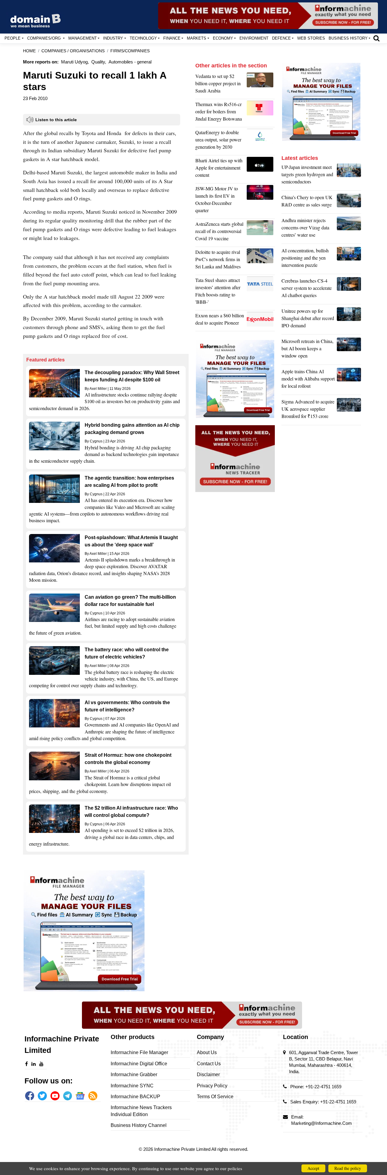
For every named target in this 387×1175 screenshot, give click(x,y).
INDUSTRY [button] (113, 38)
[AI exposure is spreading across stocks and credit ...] (349, 259)
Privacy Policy (212, 1085)
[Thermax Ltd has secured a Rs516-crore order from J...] (261, 113)
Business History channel (139, 1125)
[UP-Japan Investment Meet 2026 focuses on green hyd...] (349, 175)
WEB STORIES (311, 38)
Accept (313, 1168)
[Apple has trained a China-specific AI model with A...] (349, 380)
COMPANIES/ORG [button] (44, 38)
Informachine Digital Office (139, 1063)
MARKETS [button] (196, 38)
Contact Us (209, 1063)
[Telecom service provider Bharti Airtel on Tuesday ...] (261, 169)
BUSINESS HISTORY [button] (348, 38)
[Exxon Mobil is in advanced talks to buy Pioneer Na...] (261, 320)
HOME (29, 51)
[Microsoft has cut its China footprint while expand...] (349, 350)
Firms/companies (130, 51)
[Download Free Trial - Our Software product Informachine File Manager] (106, 930)
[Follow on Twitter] (42, 1095)
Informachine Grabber (134, 1074)
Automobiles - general (130, 61)
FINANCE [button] (171, 38)
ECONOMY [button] (223, 38)
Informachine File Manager (139, 1052)
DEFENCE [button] (281, 38)
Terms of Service (215, 1096)
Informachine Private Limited (182, 1149)
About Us (207, 1052)
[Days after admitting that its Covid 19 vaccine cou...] (261, 232)
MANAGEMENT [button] (82, 38)
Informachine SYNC (132, 1085)
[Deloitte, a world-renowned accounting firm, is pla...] (261, 260)
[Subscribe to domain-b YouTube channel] (55, 1095)
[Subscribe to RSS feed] (92, 1095)
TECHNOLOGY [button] (143, 38)
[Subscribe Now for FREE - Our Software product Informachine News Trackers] (268, 15)
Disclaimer (208, 1074)
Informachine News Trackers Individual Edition (141, 1111)
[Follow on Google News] (80, 1095)
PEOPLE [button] (13, 38)
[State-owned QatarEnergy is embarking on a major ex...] (261, 141)
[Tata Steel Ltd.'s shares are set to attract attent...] (261, 293)
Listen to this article (56, 119)
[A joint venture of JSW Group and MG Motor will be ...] (261, 201)
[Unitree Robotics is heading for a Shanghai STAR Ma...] (349, 319)
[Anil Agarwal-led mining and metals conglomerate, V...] (261, 85)
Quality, (98, 61)
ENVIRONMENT (253, 38)
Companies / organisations (73, 51)
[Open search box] (376, 38)
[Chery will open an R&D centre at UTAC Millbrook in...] (349, 202)
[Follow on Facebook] (29, 1095)
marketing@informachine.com (321, 1123)
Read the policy (347, 1168)
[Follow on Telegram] (67, 1095)
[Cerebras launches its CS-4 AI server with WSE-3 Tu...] (349, 289)
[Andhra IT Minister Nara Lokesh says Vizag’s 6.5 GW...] (349, 229)
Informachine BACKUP (135, 1096)
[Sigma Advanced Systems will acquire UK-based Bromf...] (349, 410)
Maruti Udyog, (75, 61)
